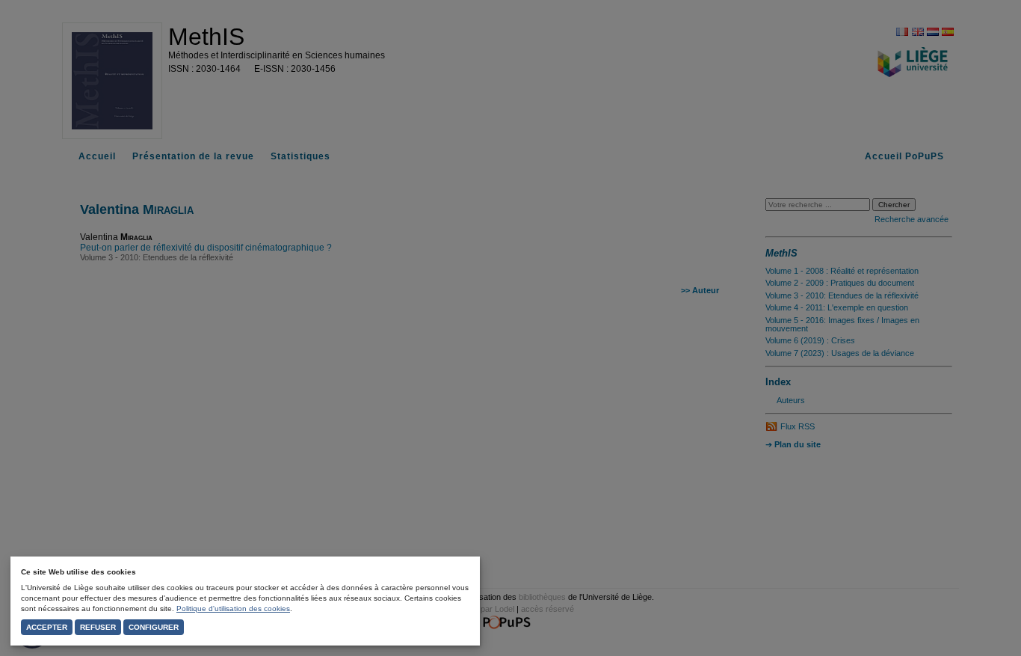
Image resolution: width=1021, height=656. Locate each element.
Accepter (46, 627)
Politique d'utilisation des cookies (233, 608)
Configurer (154, 627)
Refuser (98, 627)
